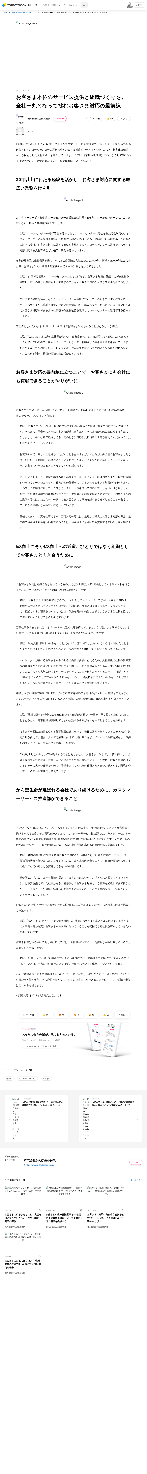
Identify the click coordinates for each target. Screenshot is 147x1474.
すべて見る (135, 1180)
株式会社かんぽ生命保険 (21, 12)
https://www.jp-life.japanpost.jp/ (40, 1164)
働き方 (9, 1078)
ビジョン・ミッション (27, 1078)
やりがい (46, 1078)
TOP (5, 12)
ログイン (139, 5)
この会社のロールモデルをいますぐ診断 (41, 1046)
